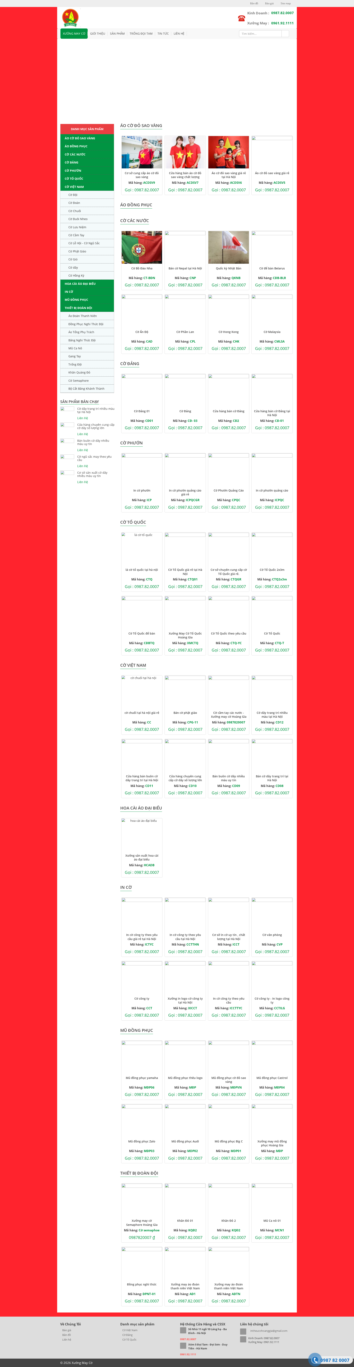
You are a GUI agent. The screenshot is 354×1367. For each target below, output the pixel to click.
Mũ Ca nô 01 (272, 1221)
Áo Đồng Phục (76, 146)
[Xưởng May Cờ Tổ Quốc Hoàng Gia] (185, 612)
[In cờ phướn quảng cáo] (272, 469)
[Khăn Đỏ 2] (228, 1200)
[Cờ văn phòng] (272, 914)
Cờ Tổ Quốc (74, 179)
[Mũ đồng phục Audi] (185, 1120)
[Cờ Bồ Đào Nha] (142, 247)
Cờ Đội (72, 195)
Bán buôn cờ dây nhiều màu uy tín (93, 442)
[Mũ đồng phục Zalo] (142, 1120)
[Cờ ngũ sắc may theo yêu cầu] (67, 456)
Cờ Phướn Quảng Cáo (229, 490)
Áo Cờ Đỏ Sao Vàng (80, 138)
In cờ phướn (141, 490)
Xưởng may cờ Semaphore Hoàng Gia (142, 1222)
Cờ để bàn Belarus (272, 268)
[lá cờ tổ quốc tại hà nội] (142, 549)
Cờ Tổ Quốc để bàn (141, 633)
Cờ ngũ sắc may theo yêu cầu (94, 458)
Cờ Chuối (74, 211)
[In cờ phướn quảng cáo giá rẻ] (185, 469)
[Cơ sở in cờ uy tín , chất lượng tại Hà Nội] (228, 914)
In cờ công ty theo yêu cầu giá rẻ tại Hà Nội (142, 937)
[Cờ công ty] (142, 977)
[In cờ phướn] (142, 469)
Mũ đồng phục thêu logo (185, 1078)
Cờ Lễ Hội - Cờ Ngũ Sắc (84, 243)
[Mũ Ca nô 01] (272, 1200)
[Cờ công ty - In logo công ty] (272, 977)
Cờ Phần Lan (185, 332)
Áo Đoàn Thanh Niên (82, 316)
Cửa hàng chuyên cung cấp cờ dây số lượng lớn (96, 426)
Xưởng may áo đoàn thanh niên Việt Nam (185, 1286)
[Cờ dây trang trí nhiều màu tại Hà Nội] (67, 408)
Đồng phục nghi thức (142, 1284)
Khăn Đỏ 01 (185, 1221)
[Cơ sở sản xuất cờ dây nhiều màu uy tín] (67, 472)
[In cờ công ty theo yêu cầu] (228, 977)
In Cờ (69, 292)
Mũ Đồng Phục (76, 300)
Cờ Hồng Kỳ (76, 275)
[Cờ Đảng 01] (142, 390)
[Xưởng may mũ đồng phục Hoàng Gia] (272, 1120)
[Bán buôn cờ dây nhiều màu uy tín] (67, 440)
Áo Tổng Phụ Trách (81, 332)
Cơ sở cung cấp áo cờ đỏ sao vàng (142, 175)
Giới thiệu (97, 33)
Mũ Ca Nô (75, 348)
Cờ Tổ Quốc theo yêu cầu (228, 633)
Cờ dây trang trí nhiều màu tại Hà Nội (96, 410)
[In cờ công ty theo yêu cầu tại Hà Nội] (185, 914)
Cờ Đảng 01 (142, 411)
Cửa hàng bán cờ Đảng (228, 411)
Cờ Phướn (73, 171)
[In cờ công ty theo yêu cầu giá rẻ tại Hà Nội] (142, 914)
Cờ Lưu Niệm (77, 227)
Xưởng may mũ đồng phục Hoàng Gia (272, 1143)
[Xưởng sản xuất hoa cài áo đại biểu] (142, 835)
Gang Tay (74, 356)
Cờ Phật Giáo (77, 251)
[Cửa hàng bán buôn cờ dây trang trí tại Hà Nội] (142, 755)
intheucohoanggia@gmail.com (268, 1331)
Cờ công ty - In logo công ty (272, 1000)
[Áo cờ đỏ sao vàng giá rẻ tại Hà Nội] (228, 152)
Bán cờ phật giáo (185, 713)
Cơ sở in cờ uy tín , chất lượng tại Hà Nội (228, 937)
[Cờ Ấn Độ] (142, 311)
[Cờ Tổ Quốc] (272, 612)
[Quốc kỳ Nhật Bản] (228, 247)
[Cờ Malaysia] (272, 311)
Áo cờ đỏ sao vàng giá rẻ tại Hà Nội (229, 175)
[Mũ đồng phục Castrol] (272, 1057)
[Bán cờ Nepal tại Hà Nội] (185, 247)
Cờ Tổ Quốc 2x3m (272, 570)
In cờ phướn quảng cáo (272, 490)
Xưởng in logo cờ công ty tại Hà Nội (185, 1000)
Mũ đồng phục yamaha (142, 1078)
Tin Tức (163, 33)
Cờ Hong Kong (229, 332)
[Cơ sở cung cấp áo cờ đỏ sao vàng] (142, 152)
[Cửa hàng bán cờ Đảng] (228, 390)
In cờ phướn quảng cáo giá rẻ (185, 492)
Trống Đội (75, 364)
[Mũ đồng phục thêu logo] (185, 1057)
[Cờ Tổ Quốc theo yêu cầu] (228, 612)
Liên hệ (179, 33)
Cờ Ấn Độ (141, 332)
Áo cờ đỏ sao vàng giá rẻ (272, 173)
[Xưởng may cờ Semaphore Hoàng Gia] (142, 1200)
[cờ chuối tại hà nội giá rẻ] (142, 692)
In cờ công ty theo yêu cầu (228, 1000)
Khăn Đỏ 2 (228, 1221)
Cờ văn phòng (272, 935)
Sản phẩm (117, 33)
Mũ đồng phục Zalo (141, 1141)
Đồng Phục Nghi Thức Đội (85, 324)
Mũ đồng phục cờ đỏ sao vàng (228, 1080)
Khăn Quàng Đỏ (79, 372)
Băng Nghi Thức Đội (82, 340)
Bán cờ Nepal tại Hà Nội (185, 268)
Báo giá (269, 3)
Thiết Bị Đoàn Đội (78, 308)
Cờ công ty (141, 998)
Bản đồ (254, 3)
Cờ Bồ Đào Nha (141, 268)
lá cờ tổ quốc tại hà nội (142, 570)
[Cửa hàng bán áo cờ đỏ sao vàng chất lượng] (185, 152)
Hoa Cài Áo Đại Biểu (80, 284)
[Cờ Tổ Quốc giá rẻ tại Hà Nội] (185, 549)
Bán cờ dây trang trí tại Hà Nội (272, 778)
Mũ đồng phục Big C (229, 1141)
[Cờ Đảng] (185, 390)
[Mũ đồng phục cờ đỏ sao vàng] (228, 1057)
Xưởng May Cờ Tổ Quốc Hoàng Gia (185, 635)
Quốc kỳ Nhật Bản (228, 268)
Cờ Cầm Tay (76, 235)
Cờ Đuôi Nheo (77, 219)
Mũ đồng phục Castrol (272, 1078)
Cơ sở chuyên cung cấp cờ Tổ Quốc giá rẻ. (229, 572)
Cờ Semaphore (78, 381)
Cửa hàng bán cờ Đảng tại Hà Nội (272, 413)
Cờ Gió (72, 259)
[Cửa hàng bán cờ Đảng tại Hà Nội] (272, 390)
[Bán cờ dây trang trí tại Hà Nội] (272, 755)
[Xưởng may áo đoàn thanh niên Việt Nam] (185, 1263)
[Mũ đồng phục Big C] (228, 1120)
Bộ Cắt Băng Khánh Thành (86, 389)
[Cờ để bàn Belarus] (272, 247)
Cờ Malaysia (272, 332)
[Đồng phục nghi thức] (142, 1263)
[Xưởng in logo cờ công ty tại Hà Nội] (185, 977)
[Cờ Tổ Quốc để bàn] (142, 612)
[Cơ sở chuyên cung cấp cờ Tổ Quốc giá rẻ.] (228, 549)
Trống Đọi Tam (141, 33)
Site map (285, 3)
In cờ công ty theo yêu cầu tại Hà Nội (185, 937)
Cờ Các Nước (75, 154)
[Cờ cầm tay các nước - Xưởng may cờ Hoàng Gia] (228, 692)
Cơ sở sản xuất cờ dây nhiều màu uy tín (92, 474)
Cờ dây (73, 267)
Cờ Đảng (71, 162)
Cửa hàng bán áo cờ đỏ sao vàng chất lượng (185, 175)
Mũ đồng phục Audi (185, 1141)
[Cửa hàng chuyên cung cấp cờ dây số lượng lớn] (67, 424)
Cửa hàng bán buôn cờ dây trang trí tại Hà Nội (142, 778)
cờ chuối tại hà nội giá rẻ (142, 713)
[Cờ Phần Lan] (185, 311)
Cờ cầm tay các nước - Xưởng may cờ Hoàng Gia (228, 715)
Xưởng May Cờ (74, 33)
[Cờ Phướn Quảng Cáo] (228, 469)
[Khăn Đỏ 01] (185, 1200)
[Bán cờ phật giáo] (185, 692)
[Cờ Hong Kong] (228, 311)
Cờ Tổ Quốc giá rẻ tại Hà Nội (185, 572)
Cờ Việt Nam (74, 187)
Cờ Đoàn (74, 203)
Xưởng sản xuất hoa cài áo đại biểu (141, 857)
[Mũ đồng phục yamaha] (142, 1057)
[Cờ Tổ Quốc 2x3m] (272, 549)
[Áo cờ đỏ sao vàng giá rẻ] (272, 152)
